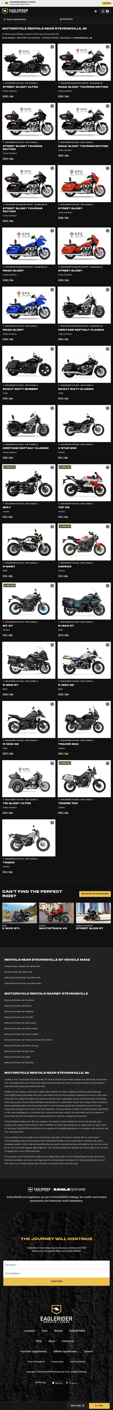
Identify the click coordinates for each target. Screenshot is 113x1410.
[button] (28, 71)
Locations (29, 1331)
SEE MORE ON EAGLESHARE (95, 894)
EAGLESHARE (77, 1331)
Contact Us (68, 1341)
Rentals (58, 1331)
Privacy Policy (57, 1362)
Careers (88, 1352)
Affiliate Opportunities (65, 1352)
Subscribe (56, 1282)
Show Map (76, 1406)
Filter (100, 1406)
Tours (45, 1331)
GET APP (106, 3)
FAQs (39, 1341)
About (51, 1341)
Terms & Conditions (36, 1362)
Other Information (77, 1362)
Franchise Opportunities (33, 1352)
